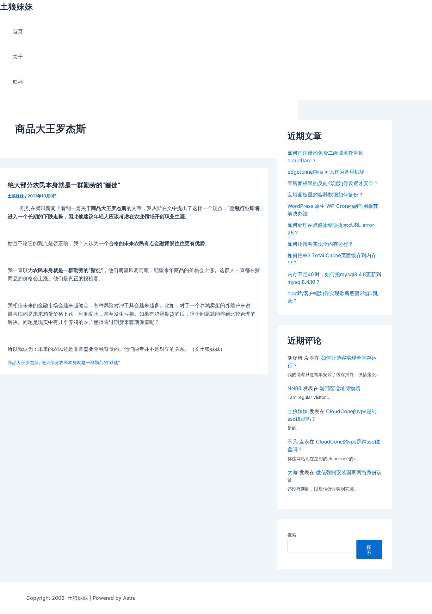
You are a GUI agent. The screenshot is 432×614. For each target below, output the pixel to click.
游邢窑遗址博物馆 (340, 388)
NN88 (294, 388)
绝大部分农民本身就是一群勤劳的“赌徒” (64, 185)
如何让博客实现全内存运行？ (320, 244)
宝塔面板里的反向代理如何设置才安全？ (333, 183)
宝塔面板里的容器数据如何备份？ (325, 194)
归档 (18, 82)
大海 (292, 472)
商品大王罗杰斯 (23, 362)
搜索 (291, 534)
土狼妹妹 (16, 6)
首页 (18, 31)
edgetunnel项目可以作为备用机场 (326, 172)
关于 (18, 56)
